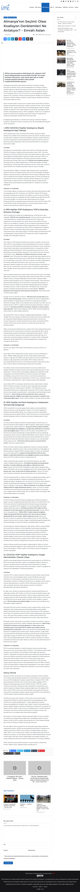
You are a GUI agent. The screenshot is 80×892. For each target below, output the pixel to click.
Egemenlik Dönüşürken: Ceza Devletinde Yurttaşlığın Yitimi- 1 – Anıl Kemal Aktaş (67, 30)
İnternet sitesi (31, 850)
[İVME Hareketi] (5, 7)
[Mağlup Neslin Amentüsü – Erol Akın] (61, 53)
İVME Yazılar (38, 7)
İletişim (76, 7)
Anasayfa (31, 7)
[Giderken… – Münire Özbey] (27, 799)
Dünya (5, 17)
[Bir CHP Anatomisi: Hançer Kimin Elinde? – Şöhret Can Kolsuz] (61, 42)
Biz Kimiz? (71, 7)
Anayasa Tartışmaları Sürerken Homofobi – (10, 805)
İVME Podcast (45, 7)
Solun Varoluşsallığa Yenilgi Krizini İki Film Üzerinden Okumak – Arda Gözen (71, 74)
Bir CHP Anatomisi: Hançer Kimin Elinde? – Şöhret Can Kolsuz (71, 43)
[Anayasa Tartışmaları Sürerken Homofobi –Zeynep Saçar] (11, 799)
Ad (5, 844)
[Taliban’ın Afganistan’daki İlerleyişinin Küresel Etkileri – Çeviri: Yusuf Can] (44, 799)
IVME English (58, 7)
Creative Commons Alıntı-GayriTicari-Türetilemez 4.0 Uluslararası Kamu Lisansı (39, 879)
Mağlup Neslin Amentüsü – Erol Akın (67, 26)
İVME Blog (65, 7)
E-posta (6, 850)
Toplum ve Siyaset (12, 17)
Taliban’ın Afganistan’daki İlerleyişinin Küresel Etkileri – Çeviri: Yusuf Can (43, 807)
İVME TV (52, 7)
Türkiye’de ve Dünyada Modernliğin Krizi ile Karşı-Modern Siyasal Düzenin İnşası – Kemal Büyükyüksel (71, 87)
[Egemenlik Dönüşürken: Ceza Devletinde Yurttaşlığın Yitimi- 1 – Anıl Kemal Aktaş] (61, 60)
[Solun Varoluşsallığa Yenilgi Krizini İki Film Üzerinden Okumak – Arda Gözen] (61, 72)
